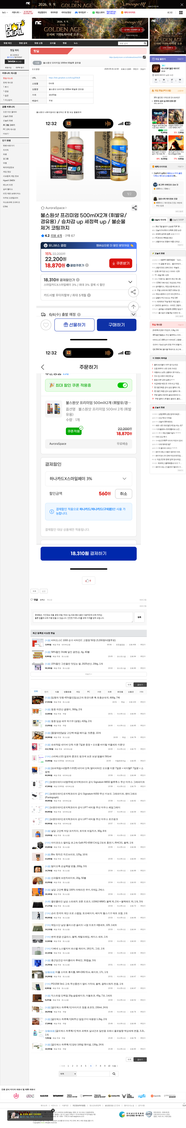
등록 (139, 617)
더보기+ (180, 59)
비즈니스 (54, 1105)
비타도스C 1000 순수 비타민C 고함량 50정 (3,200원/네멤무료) (80, 640)
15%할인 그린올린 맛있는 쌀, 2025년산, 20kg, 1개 (74, 664)
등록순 (42, 600)
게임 (78, 692)
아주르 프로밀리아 (10, 198)
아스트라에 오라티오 (11, 202)
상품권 (131, 692)
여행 (5, 163)
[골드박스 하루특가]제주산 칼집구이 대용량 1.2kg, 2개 (76, 1019)
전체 (36, 691)
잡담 (5, 91)
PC (88, 692)
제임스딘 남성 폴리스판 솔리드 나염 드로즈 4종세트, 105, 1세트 (81, 925)
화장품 (120, 692)
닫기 (53, 1110)
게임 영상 (7, 172)
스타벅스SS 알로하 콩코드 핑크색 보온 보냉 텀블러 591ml (78, 756)
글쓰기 (140, 685)
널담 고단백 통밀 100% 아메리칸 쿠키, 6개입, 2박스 (74, 890)
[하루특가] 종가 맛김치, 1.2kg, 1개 (165, 330)
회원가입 (8, 67)
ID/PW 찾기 (20, 67)
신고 (43, 591)
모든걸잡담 (120, 645)
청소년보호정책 (95, 1105)
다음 (114, 1066)
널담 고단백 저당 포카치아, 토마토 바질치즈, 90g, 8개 (75, 831)
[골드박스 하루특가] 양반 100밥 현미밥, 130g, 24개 (74, 1044)
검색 (114, 1074)
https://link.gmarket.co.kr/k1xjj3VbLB (64, 78)
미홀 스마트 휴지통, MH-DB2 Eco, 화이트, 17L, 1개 (76, 972)
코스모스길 (121, 656)
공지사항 (141, 1105)
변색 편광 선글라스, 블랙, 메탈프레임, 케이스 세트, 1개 (76, 937)
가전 (99, 692)
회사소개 (44, 1105)
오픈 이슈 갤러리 (10, 112)
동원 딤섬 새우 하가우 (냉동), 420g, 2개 (68, 721)
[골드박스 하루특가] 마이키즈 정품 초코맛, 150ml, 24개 (76, 1007)
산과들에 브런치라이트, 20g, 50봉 (65, 878)
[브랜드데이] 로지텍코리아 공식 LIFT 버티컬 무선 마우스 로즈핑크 (81, 819)
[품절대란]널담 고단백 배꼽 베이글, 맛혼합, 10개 (73, 733)
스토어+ (181, 91)
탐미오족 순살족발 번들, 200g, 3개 (66, 866)
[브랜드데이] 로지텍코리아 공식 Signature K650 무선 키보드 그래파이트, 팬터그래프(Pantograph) (91, 796)
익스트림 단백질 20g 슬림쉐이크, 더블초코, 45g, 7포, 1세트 (78, 995)
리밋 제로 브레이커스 (11, 193)
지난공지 (7, 100)
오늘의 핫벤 (8, 116)
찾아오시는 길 (129, 1105)
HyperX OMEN (9, 180)
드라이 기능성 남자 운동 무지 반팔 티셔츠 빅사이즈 (168, 344)
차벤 (5, 154)
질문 (5, 96)
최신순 (49, 600)
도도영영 (36, 69)
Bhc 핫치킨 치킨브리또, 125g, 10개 (66, 854)
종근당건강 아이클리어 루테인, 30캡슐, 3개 (70, 960)
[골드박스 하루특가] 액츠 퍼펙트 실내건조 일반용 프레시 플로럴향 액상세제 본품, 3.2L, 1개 (95, 1033)
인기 (46, 692)
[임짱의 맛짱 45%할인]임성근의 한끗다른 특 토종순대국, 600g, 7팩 (82, 697)
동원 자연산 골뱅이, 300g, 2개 (63, 709)
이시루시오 (121, 714)
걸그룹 (6, 159)
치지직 (6, 150)
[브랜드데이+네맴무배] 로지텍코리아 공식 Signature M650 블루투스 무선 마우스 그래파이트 (95, 782)
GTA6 (5, 207)
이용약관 (65, 1105)
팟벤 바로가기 (9, 146)
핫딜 (36, 51)
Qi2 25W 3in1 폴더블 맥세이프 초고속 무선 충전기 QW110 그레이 (168, 349)
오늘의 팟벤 (8, 121)
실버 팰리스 (8, 189)
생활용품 (67, 692)
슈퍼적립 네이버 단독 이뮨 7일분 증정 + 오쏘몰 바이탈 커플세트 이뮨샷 (85, 744)
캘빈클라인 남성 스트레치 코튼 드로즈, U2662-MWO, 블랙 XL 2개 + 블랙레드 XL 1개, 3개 (94, 901)
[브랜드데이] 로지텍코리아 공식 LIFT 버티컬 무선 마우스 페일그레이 (82, 807)
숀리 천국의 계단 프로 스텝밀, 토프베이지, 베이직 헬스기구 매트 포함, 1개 (86, 913)
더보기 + (88, 674)
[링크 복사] (144, 57)
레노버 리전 (8, 185)
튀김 (123, 702)
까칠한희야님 (120, 761)
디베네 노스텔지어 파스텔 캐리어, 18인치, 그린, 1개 (74, 948)
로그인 (169, 12)
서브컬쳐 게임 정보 (11, 176)
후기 (5, 87)
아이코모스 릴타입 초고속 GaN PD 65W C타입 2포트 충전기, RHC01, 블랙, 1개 (89, 842)
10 (109, 1066)
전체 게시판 (8, 83)
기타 (141, 692)
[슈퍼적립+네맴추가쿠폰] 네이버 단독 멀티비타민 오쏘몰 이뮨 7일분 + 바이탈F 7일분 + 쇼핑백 (94, 770)
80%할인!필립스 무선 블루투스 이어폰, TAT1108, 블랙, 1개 (168, 335)
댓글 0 (142, 69)
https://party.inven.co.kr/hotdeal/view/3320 (125, 57)
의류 (110, 692)
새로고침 (143, 600)
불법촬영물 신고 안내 (112, 1105)
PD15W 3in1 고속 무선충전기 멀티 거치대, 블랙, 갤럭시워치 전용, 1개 (84, 984)
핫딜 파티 (14, 50)
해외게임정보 (8, 167)
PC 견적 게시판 (9, 129)
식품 (57, 692)
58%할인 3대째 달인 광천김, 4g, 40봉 (67, 652)
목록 (34, 591)
